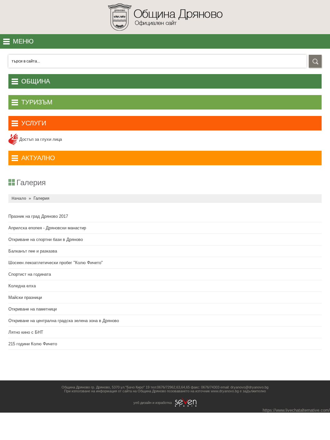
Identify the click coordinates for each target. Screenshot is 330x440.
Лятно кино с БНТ (25, 332)
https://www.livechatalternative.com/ (296, 410)
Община (35, 81)
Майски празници (25, 297)
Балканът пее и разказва (32, 251)
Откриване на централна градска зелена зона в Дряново (63, 320)
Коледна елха (22, 285)
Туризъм (37, 102)
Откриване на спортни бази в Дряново (45, 239)
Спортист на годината (29, 274)
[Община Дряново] (165, 32)
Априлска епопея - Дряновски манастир (47, 227)
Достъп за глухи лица (40, 139)
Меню (23, 41)
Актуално (38, 157)
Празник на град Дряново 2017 (38, 216)
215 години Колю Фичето (32, 343)
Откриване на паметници (32, 309)
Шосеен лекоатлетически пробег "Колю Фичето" (55, 262)
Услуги (33, 123)
